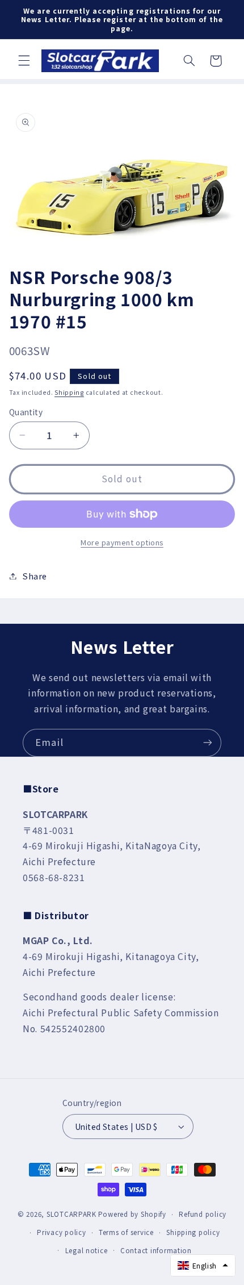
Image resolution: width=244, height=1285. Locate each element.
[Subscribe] (208, 743)
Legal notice (86, 1250)
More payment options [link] (122, 542)
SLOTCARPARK (71, 1214)
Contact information (156, 1250)
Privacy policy (61, 1232)
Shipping (69, 392)
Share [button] (35, 576)
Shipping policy (193, 1232)
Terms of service (126, 1232)
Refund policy (202, 1214)
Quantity (26, 412)
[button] (24, 61)
